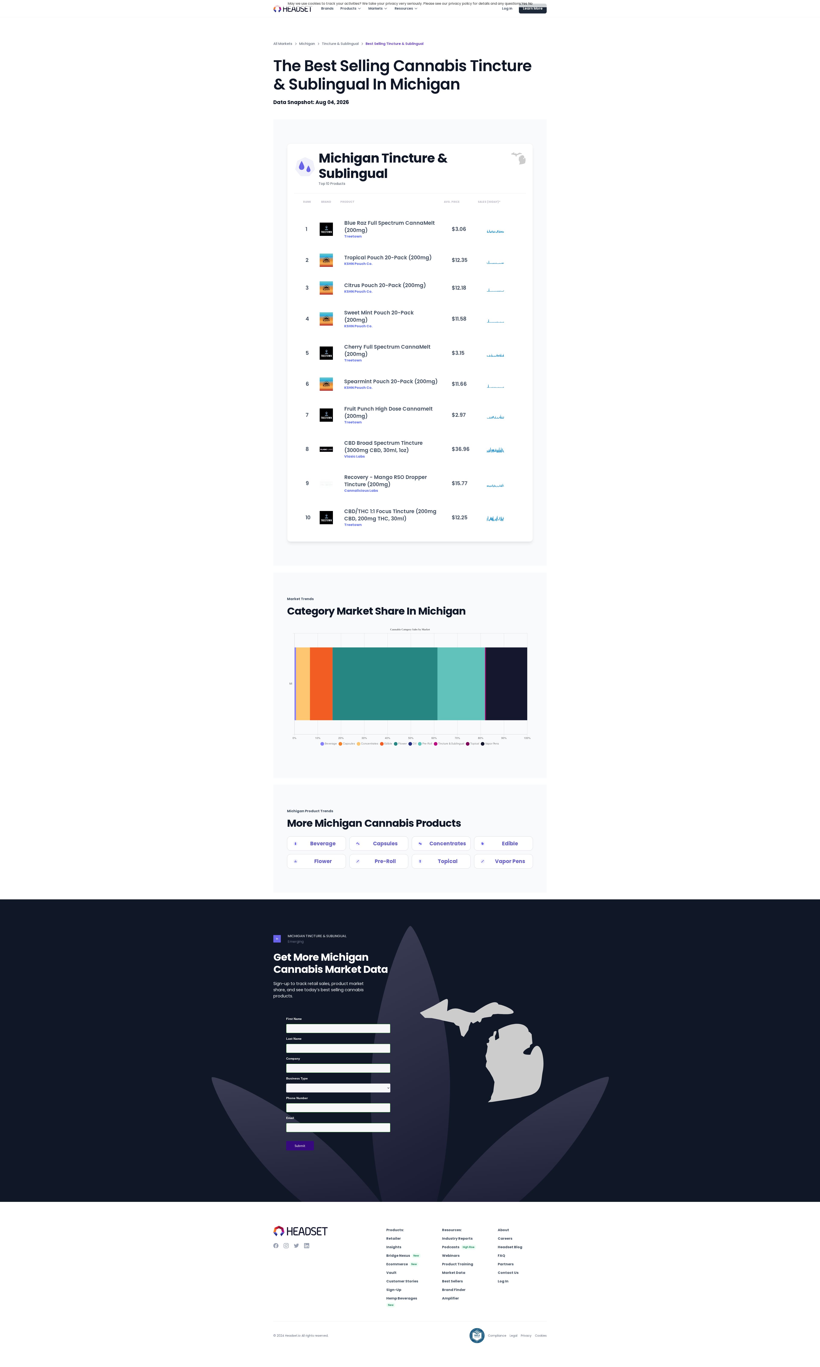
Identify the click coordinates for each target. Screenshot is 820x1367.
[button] (351, 8)
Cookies (541, 1335)
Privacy (526, 1335)
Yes (524, 3)
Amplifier (450, 1298)
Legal (513, 1335)
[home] (293, 8)
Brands (327, 8)
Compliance (497, 1335)
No (530, 3)
